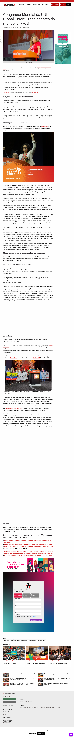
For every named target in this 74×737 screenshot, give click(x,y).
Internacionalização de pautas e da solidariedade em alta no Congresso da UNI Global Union (28, 544)
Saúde (43, 4)
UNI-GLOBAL (36, 707)
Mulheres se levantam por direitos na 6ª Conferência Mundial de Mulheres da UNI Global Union (28, 553)
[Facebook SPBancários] (6, 696)
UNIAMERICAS (42, 707)
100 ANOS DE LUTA (8, 0)
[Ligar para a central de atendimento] (3, 714)
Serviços (47, 4)
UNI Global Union (35, 92)
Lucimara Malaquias (32, 640)
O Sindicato (28, 4)
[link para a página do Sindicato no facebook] (46, 1)
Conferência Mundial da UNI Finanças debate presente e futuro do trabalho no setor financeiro (28, 551)
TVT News (30, 701)
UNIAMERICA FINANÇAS (50, 707)
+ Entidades (58, 707)
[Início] (11, 4)
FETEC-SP (31, 707)
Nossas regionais (6, 722)
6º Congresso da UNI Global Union (13, 408)
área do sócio (62, 4)
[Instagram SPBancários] (10, 696)
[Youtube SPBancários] (12, 696)
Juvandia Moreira (41, 640)
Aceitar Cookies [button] (41, 733)
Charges (61, 1)
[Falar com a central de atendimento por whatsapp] (5, 714)
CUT (21, 707)
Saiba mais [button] (67, 730)
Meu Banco (21, 4)
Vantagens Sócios (36, 4)
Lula (12, 640)
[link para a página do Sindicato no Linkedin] (52, 1)
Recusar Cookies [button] (32, 733)
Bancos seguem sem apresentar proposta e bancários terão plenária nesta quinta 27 (37, 662)
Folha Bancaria (67, 1)
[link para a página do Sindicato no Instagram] (50, 1)
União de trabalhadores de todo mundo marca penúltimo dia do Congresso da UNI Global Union (28, 546)
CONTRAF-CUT (25, 707)
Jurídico (57, 1)
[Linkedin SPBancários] (8, 696)
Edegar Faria (13, 358)
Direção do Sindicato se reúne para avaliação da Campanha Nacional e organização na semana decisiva (22, 684)
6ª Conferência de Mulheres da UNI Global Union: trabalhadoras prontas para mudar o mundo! (28, 555)
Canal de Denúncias (55, 4)
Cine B (26, 701)
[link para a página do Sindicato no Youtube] (54, 1)
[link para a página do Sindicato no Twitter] (48, 1)
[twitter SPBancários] (4, 696)
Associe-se (69, 4)
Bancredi (22, 701)
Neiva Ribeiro (6, 92)
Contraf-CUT (44, 126)
